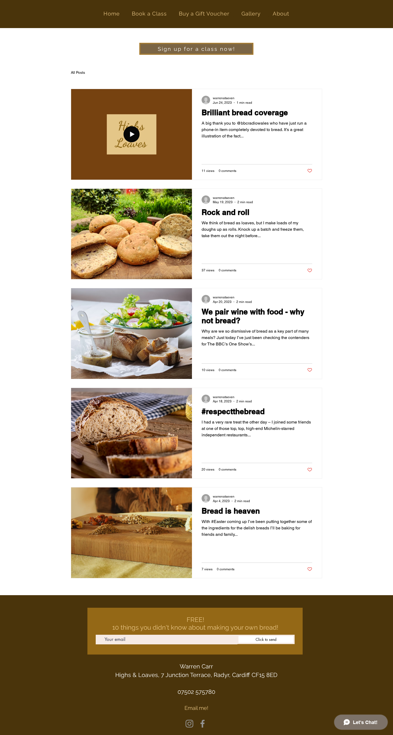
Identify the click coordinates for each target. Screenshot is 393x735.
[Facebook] (202, 723)
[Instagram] (189, 723)
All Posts (78, 72)
